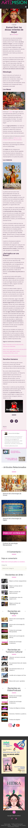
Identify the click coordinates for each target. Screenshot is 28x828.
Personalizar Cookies (13, 826)
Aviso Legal (7, 824)
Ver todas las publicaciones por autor (11, 445)
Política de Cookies (6, 825)
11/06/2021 (14, 24)
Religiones (5, 426)
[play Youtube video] (14, 406)
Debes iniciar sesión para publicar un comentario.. (13, 561)
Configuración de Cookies (19, 825)
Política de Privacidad (17, 824)
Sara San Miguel (15, 34)
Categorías (4, 565)
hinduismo (5, 427)
